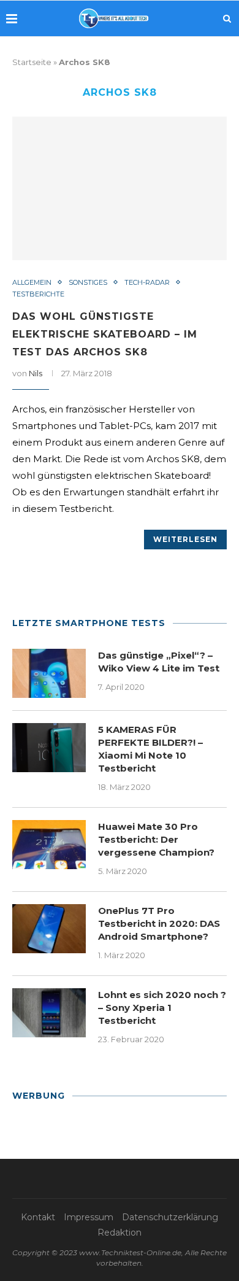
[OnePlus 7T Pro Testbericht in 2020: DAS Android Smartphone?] (49, 928)
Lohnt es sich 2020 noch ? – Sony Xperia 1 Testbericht (162, 1007)
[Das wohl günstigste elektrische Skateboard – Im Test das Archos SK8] (119, 188)
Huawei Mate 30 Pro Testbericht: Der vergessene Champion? (156, 839)
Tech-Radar (147, 283)
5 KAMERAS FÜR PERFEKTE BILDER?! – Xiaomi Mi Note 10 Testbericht (150, 749)
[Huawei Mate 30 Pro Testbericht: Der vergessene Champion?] (49, 844)
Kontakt (38, 1217)
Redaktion (119, 1232)
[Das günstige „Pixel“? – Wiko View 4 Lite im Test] (49, 673)
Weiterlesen (185, 539)
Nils (35, 373)
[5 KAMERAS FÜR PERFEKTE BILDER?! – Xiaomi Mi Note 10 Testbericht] (49, 747)
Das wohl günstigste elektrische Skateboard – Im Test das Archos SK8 (104, 334)
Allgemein (31, 283)
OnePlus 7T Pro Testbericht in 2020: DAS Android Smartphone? (159, 923)
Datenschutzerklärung (170, 1217)
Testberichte (38, 294)
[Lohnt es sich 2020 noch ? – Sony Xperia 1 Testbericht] (49, 1012)
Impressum (88, 1217)
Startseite (31, 62)
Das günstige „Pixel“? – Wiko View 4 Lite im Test (158, 661)
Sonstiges (88, 283)
